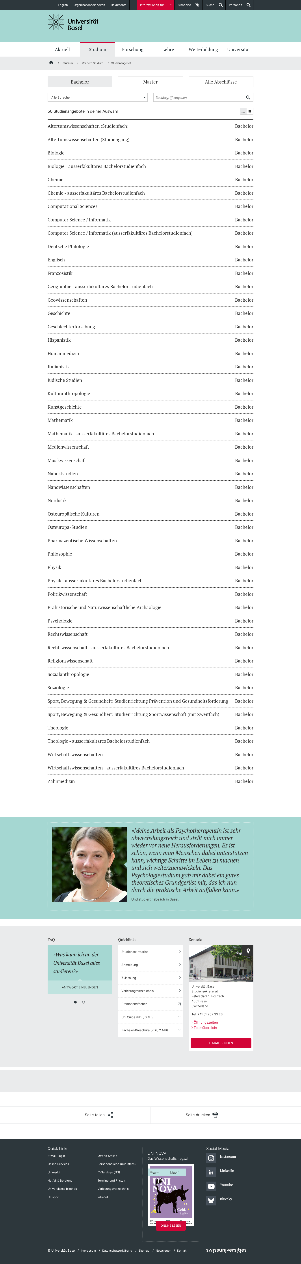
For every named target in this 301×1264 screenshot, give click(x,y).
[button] (99, 1115)
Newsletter (163, 1250)
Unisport (53, 1197)
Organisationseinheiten (89, 5)
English (63, 5)
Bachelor (80, 82)
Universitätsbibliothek (62, 1188)
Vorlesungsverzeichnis (137, 991)
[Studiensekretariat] (247, 950)
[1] (75, 1002)
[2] (83, 1002)
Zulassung (128, 978)
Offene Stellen (107, 1155)
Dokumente (118, 5)
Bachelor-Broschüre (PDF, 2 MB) (144, 1030)
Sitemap (144, 1250)
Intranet (103, 1197)
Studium (97, 49)
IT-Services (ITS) (109, 1172)
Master (150, 82)
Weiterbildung (203, 49)
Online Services (58, 1164)
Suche (208, 6)
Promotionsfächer (134, 1004)
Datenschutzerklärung (117, 1250)
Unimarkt (54, 1172)
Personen (234, 6)
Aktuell (62, 49)
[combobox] (98, 97)
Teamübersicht (205, 1028)
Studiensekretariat (134, 952)
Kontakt (182, 1250)
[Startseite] (51, 63)
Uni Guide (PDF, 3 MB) (137, 1017)
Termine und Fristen (111, 1180)
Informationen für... (153, 5)
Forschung (132, 49)
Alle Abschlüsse (221, 82)
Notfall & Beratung (60, 1180)
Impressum (88, 1250)
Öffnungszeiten (206, 1022)
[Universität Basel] (73, 22)
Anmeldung (129, 965)
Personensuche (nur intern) (117, 1164)
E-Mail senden (221, 1043)
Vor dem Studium (92, 63)
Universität (238, 49)
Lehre (168, 49)
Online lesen (171, 1225)
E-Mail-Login (56, 1155)
